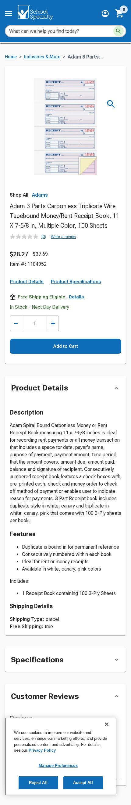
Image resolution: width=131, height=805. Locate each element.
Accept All (83, 782)
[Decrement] (16, 323)
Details (76, 297)
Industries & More (42, 56)
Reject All (38, 782)
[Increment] (53, 323)
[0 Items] (120, 13)
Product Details (27, 281)
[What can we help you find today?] (118, 31)
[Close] (106, 724)
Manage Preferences (58, 765)
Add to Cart (65, 346)
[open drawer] (8, 13)
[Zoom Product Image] (111, 104)
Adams (40, 195)
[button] (105, 13)
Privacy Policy (42, 750)
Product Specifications (76, 281)
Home (11, 56)
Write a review (63, 236)
